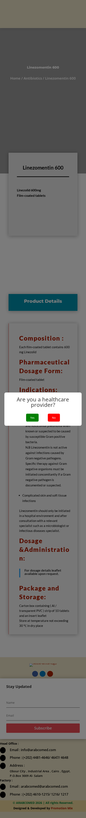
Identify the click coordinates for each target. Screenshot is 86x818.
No (54, 417)
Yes (32, 417)
